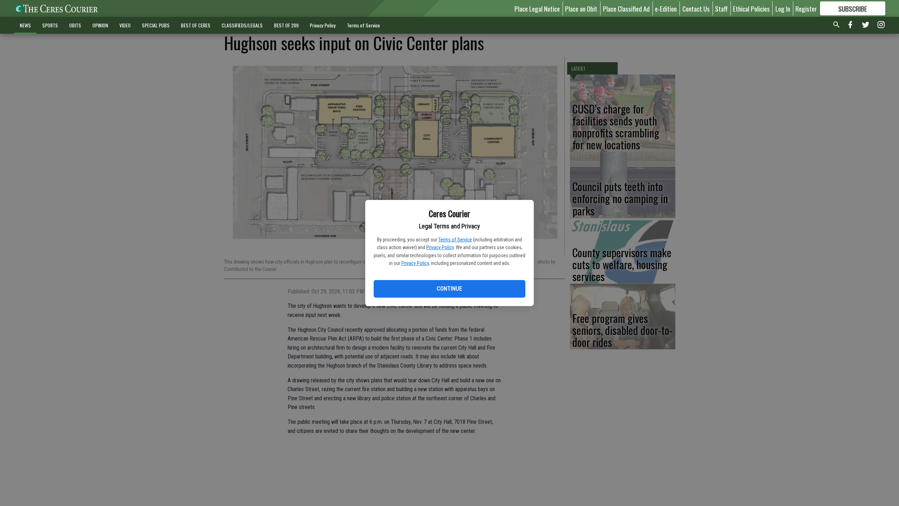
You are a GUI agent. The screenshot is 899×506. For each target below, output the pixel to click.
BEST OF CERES (195, 25)
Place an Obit (581, 8)
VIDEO (125, 25)
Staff (721, 8)
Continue (449, 288)
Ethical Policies (751, 8)
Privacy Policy (440, 247)
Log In (782, 8)
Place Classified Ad (626, 8)
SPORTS (50, 25)
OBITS (75, 25)
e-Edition (666, 8)
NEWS (25, 25)
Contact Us (696, 8)
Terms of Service (455, 239)
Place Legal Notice (537, 8)
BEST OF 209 (286, 25)
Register (806, 8)
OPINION (100, 25)
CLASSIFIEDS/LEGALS (242, 25)
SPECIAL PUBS (156, 25)
